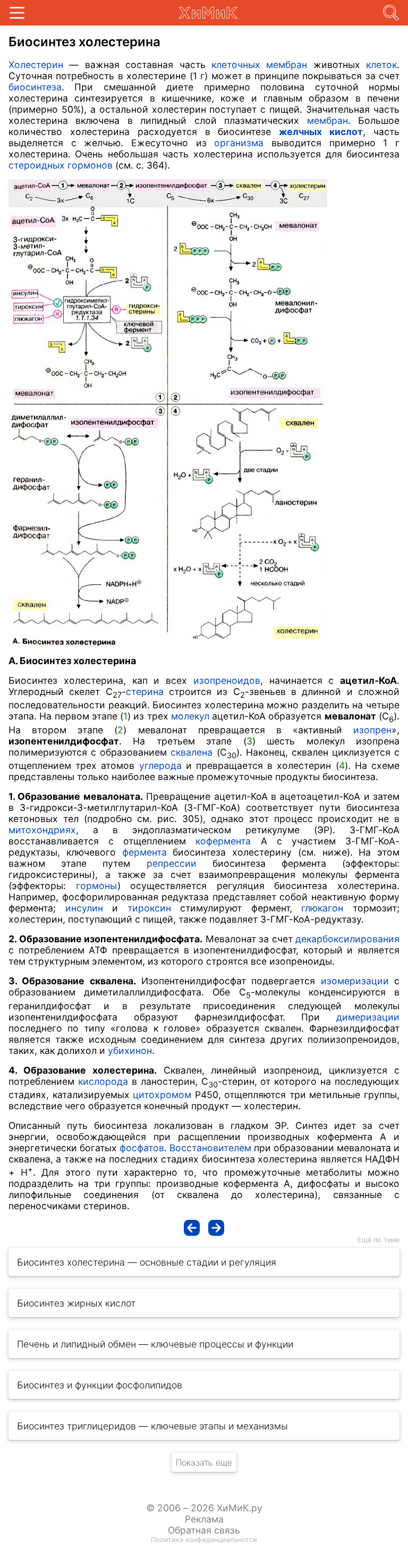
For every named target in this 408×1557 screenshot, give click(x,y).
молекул (190, 716)
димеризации (368, 1017)
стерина (145, 691)
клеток (381, 64)
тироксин (149, 908)
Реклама (204, 1519)
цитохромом (162, 1094)
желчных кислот (321, 131)
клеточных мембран (259, 64)
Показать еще (204, 1462)
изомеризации (355, 980)
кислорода (103, 1081)
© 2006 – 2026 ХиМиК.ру (204, 1507)
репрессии (172, 863)
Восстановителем (210, 1147)
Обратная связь (204, 1530)
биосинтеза (35, 87)
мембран (327, 120)
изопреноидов (226, 680)
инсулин (84, 908)
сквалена (191, 752)
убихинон (130, 1050)
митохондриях (42, 829)
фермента (144, 852)
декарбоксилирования (347, 938)
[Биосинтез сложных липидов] (192, 1228)
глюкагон (322, 908)
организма (239, 142)
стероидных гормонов (60, 165)
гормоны (96, 885)
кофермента (223, 841)
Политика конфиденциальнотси (204, 1540)
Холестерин (35, 64)
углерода (160, 765)
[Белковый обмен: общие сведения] (216, 1228)
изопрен (372, 729)
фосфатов (142, 1147)
